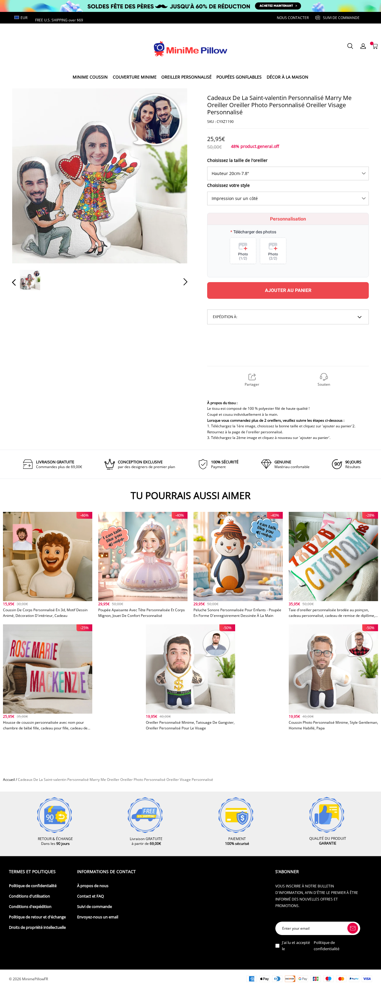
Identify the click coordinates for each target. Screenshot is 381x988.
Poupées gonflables (239, 77)
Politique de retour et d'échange (37, 917)
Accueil (9, 779)
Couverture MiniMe (135, 77)
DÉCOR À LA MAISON (287, 77)
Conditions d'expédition (30, 906)
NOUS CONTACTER (293, 17)
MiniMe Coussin (90, 77)
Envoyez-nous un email (97, 917)
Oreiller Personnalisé (186, 77)
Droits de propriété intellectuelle (37, 927)
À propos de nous (92, 885)
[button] (26, 175)
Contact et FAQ (90, 896)
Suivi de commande (94, 906)
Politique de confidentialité (33, 885)
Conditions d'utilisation (29, 896)
